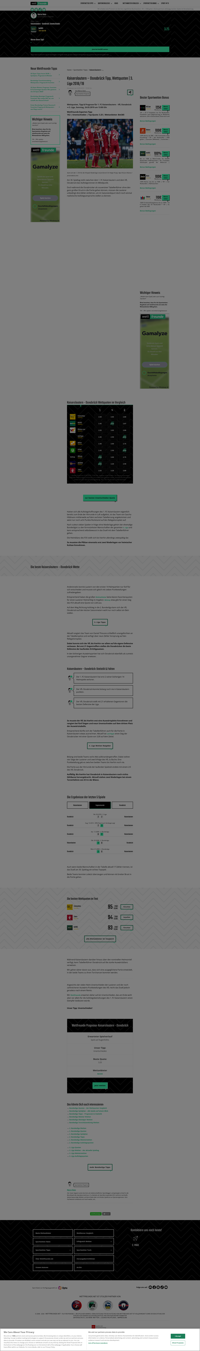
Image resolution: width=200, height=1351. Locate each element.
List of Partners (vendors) (97, 1343)
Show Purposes (178, 1343)
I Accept (178, 1336)
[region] (100, 1339)
